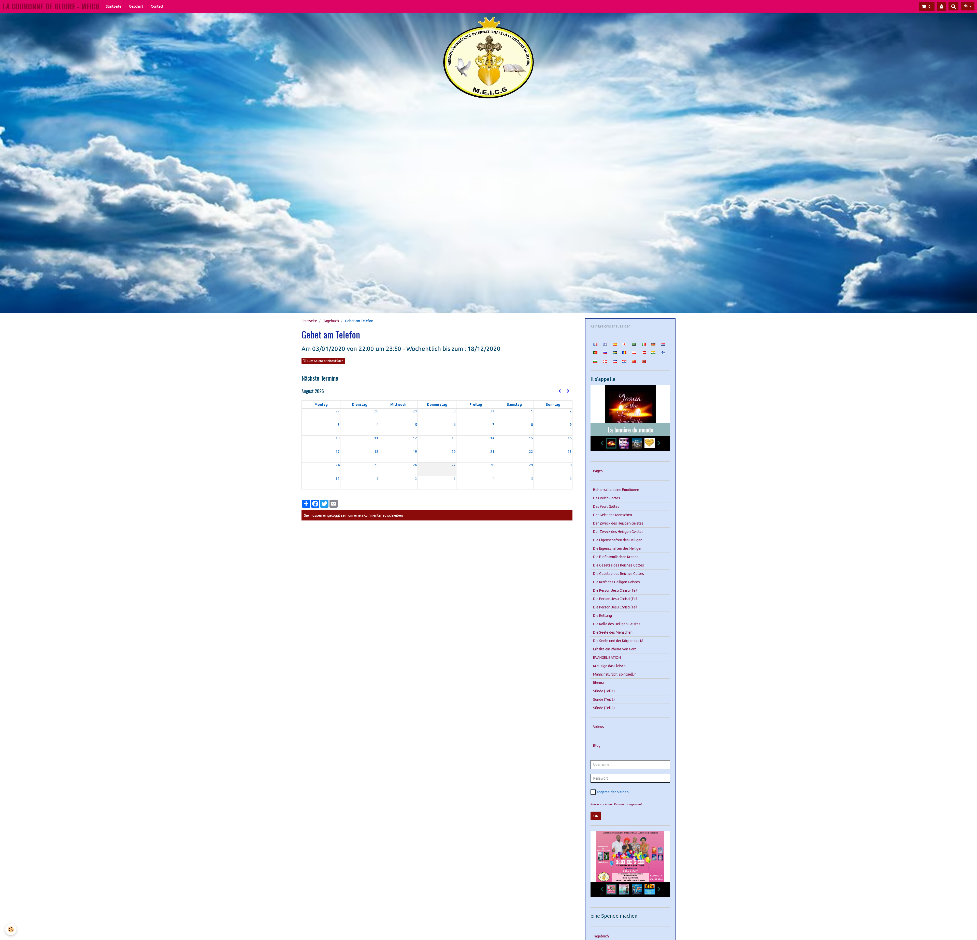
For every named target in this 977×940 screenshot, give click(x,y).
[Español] (615, 343)
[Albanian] (644, 361)
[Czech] (615, 361)
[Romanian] (624, 352)
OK (595, 816)
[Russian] (605, 352)
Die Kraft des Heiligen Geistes (616, 582)
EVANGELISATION (607, 657)
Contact (157, 6)
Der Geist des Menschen (612, 515)
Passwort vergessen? (628, 804)
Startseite (113, 6)
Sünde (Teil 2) (604, 699)
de (966, 6)
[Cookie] (11, 929)
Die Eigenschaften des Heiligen (617, 540)
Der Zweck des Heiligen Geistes (618, 523)
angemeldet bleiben (613, 792)
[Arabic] (634, 343)
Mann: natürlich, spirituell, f (614, 674)
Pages (598, 471)
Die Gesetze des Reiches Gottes (618, 565)
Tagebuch (331, 321)
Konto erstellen (601, 804)
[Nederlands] (663, 343)
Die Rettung (602, 616)
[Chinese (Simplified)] (634, 361)
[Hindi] (653, 352)
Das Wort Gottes (606, 506)
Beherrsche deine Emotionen (616, 490)
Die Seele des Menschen (613, 632)
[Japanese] (624, 343)
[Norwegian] (644, 352)
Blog (596, 745)
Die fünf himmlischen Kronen (616, 557)
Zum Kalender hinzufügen (324, 360)
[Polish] (634, 352)
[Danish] (605, 361)
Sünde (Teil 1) (604, 691)
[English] (605, 343)
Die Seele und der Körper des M (618, 641)
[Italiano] (644, 343)
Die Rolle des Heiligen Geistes (616, 624)
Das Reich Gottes (606, 498)
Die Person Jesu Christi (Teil (615, 590)
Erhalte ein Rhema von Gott (614, 649)
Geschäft (136, 6)
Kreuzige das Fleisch (609, 666)
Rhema (598, 683)
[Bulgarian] (595, 361)
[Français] (595, 343)
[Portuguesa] (595, 352)
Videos (598, 727)
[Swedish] (615, 352)
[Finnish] (663, 352)
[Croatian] (624, 361)
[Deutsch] (653, 343)
